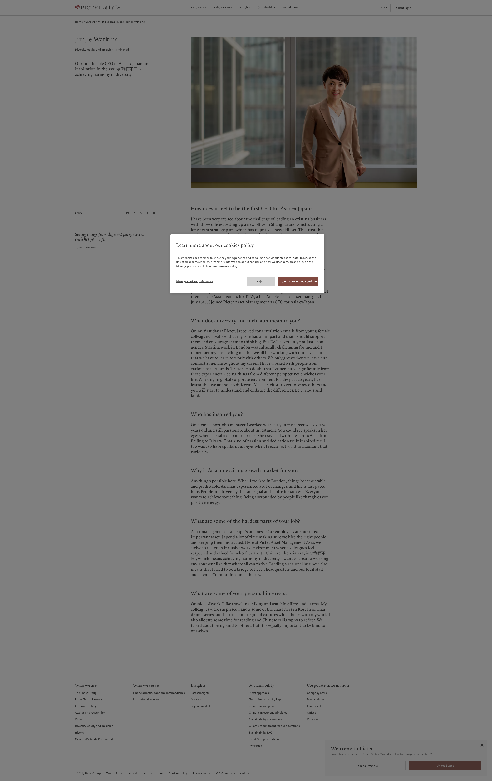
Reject (261, 281)
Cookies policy (228, 266)
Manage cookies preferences (194, 281)
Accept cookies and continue (298, 281)
